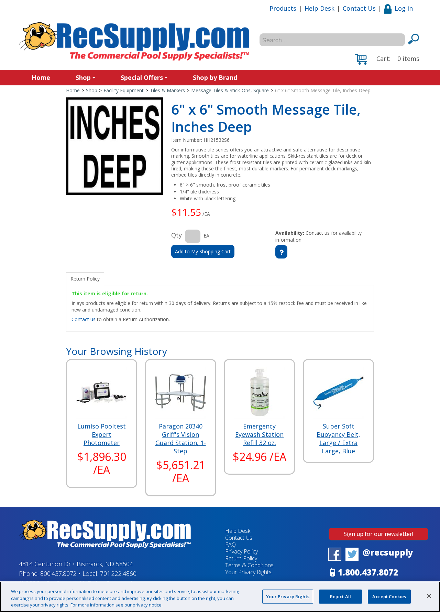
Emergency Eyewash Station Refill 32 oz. (259, 434)
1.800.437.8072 (368, 572)
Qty (176, 235)
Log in (404, 8)
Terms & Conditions (249, 565)
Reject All (340, 596)
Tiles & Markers (167, 90)
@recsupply (388, 552)
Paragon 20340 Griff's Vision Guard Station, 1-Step (180, 438)
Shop (83, 77)
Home (41, 77)
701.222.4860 (118, 573)
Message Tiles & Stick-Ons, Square (230, 90)
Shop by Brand (215, 77)
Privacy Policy (241, 551)
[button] (387, 59)
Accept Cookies (389, 596)
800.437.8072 (58, 573)
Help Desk (319, 8)
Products (283, 8)
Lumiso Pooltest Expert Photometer (101, 434)
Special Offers (142, 77)
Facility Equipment (123, 90)
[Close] (429, 595)
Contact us (84, 319)
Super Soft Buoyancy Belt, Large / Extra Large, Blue (338, 438)
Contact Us (359, 8)
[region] (220, 596)
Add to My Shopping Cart (203, 251)
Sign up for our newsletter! (378, 534)
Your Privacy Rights (287, 596)
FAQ (230, 544)
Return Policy (241, 558)
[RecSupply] (134, 41)
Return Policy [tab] (85, 278)
